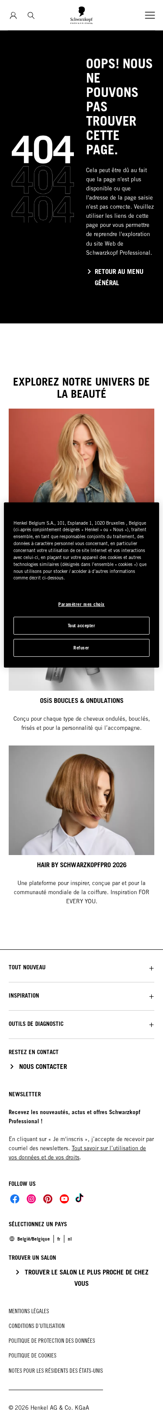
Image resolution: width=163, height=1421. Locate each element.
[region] (81, 584)
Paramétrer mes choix (81, 603)
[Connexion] (13, 15)
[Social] (15, 1199)
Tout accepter (82, 625)
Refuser (81, 647)
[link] (70, 1239)
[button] (81, 967)
